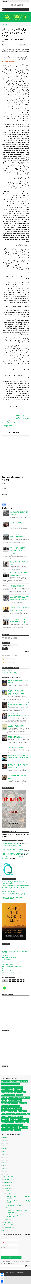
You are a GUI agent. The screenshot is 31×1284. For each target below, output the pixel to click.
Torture (3, 1084)
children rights (13, 1084)
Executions (4, 1114)
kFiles (3, 968)
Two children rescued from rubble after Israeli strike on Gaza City (19, 524)
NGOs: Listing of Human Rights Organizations (15, 962)
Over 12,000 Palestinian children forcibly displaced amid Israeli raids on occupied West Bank (19, 621)
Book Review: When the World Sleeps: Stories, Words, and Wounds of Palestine (15, 853)
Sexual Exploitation (6, 1122)
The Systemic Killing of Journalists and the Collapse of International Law (18, 777)
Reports (17, 1100)
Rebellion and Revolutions (8, 1127)
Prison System (5, 1097)
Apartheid (10, 1095)
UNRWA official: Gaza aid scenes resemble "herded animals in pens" (19, 536)
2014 (4, 1157)
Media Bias (4, 1119)
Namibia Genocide (6, 1130)
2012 (4, 1163)
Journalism (13, 1103)
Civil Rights (21, 1111)
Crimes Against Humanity (18, 1081)
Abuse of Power (5, 1087)
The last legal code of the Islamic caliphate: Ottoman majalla (17, 725)
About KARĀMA (6, 959)
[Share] (2, 1281)
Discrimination (17, 1125)
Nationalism (13, 1119)
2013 (4, 1160)
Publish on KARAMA (7, 964)
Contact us (5, 955)
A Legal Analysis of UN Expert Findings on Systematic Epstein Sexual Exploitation (19, 574)
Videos (9, 5)
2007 (4, 1230)
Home (3, 947)
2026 (4, 1137)
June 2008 (7, 1188)
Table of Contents (7, 949)
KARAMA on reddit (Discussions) (11, 973)
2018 (4, 1151)
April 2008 (7, 1191)
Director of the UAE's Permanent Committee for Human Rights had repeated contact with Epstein (19, 609)
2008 (4, 1174)
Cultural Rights (5, 1125)
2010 (4, 1168)
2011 (4, 1165)
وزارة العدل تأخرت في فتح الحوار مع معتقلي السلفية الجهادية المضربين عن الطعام (8, 424)
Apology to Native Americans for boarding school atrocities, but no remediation (19, 512)
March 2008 (8, 1222)
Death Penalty (24, 1114)
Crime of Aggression (7, 1108)
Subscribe (15, 5)
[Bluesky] (2, 1274)
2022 (4, 1148)
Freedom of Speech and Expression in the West (17, 585)
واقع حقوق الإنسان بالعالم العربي (17, 747)
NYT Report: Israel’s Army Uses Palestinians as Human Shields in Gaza (19, 563)
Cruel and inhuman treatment (9, 1106)
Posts (5, 659)
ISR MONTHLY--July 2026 (9, 891)
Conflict (18, 1095)
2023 (4, 1146)
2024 (4, 1143)
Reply (4, 41)
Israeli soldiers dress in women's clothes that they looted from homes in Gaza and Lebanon (18, 715)
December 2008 (9, 1177)
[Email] (2, 1278)
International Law (16, 1116)
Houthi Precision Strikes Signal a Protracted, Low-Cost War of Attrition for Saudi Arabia (14, 894)
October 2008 (8, 1179)
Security (16, 1130)
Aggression (14, 1114)
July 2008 (7, 1185)
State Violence (16, 1097)
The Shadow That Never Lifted (10, 843)
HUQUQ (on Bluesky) (12, 5)
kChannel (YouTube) (7, 971)
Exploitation (4, 1116)
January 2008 (8, 1227)
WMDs (26, 1097)
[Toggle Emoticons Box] (2, 439)
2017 (4, 1154)
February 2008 (8, 1225)
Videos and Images (7, 670)
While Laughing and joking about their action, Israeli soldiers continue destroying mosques (19, 597)
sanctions (22, 1103)
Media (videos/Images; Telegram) (11, 966)
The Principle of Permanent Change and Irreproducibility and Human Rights (13, 850)
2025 (4, 1140)
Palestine (20, 1092)
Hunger (3, 1100)
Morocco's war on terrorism (14, 1205)
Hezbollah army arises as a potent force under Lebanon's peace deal (22, 417)
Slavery (13, 1111)
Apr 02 (8, 1219)
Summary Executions (21, 1122)
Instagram (18, 5)
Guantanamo (22, 1127)
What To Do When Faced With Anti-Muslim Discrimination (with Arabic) (18, 756)
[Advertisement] (14, 1011)
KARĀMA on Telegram (21, 5)
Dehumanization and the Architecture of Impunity (15, 736)
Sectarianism (5, 1111)
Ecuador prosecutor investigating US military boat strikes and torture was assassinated (18, 766)
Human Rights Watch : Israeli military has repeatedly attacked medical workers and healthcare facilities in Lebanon (17, 693)
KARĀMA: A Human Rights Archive (17, 1272)
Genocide (11, 1092)
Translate (14, 647)
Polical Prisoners (6, 1089)
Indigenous (4, 1103)
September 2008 (9, 1182)
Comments (7, 663)
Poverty (10, 1100)
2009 (4, 1171)
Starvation (17, 1089)
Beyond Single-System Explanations (12, 845)
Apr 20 (8, 1194)
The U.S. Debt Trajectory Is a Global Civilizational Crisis (12, 897)
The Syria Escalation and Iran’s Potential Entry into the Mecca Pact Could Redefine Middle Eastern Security (15, 887)
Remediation (23, 1119)
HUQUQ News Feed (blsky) (9, 673)
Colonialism (17, 1087)
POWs (3, 1095)
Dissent (3, 1092)
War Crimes (4, 1081)
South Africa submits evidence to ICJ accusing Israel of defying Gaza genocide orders (18, 704)
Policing (18, 1108)
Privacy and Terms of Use (9, 957)
